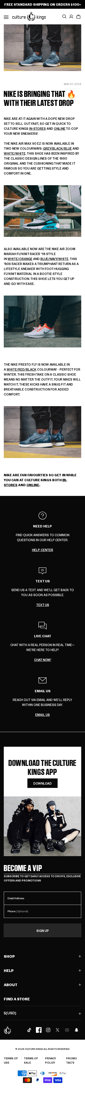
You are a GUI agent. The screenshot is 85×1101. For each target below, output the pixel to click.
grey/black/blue (57, 148)
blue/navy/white (54, 258)
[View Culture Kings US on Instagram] (48, 1030)
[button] (78, 16)
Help (9, 970)
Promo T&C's (71, 1060)
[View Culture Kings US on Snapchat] (76, 1030)
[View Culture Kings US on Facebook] (38, 1030)
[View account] (71, 16)
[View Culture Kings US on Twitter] (57, 1030)
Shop (9, 956)
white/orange (20, 258)
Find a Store (17, 999)
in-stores (37, 128)
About (10, 984)
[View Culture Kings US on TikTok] (29, 1030)
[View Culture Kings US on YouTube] (67, 1030)
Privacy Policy (50, 1060)
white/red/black (21, 369)
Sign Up (42, 930)
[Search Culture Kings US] (64, 16)
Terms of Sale (31, 1060)
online (59, 128)
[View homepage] (29, 16)
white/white (15, 153)
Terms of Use (11, 1060)
